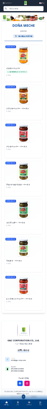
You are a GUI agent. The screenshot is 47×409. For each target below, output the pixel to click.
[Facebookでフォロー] (20, 383)
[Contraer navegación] (23, 396)
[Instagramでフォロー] (27, 383)
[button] (6, 403)
